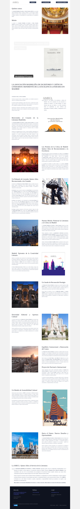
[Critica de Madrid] (15, 2)
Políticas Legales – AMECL (54, 505)
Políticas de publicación (63, 505)
